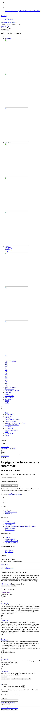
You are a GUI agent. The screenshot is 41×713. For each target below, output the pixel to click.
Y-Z (6, 385)
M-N (6, 378)
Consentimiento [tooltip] (5, 592)
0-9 (6, 366)
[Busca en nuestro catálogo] (19, 24)
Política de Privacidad (11, 541)
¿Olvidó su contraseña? (8, 702)
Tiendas (7, 521)
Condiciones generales (11, 542)
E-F (6, 382)
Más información (6, 584)
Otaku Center (9, 550)
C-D (6, 377)
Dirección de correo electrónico (10, 695)
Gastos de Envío (9, 530)
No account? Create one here (9, 708)
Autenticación (9, 19)
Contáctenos (8, 524)
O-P (6, 384)
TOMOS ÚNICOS (10, 361)
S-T (6, 370)
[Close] (1, 408)
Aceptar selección (16, 679)
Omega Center (9, 552)
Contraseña (4, 698)
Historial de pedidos (11, 512)
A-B (6, 371)
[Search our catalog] (19, 454)
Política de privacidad (15, 494)
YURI (6, 251)
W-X (6, 380)
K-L (6, 373)
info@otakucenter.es (7, 568)
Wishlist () (4, 16)
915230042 (4, 564)
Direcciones (8, 513)
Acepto (13, 586)
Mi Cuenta (8, 510)
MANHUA (8, 250)
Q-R (6, 364)
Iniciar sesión (5, 447)
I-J (5, 368)
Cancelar (4, 677)
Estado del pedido (10, 523)
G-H (6, 363)
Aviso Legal (8, 537)
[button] (4, 603)
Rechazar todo (6, 586)
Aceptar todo (26, 679)
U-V (6, 375)
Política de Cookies (10, 539)
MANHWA (8, 248)
